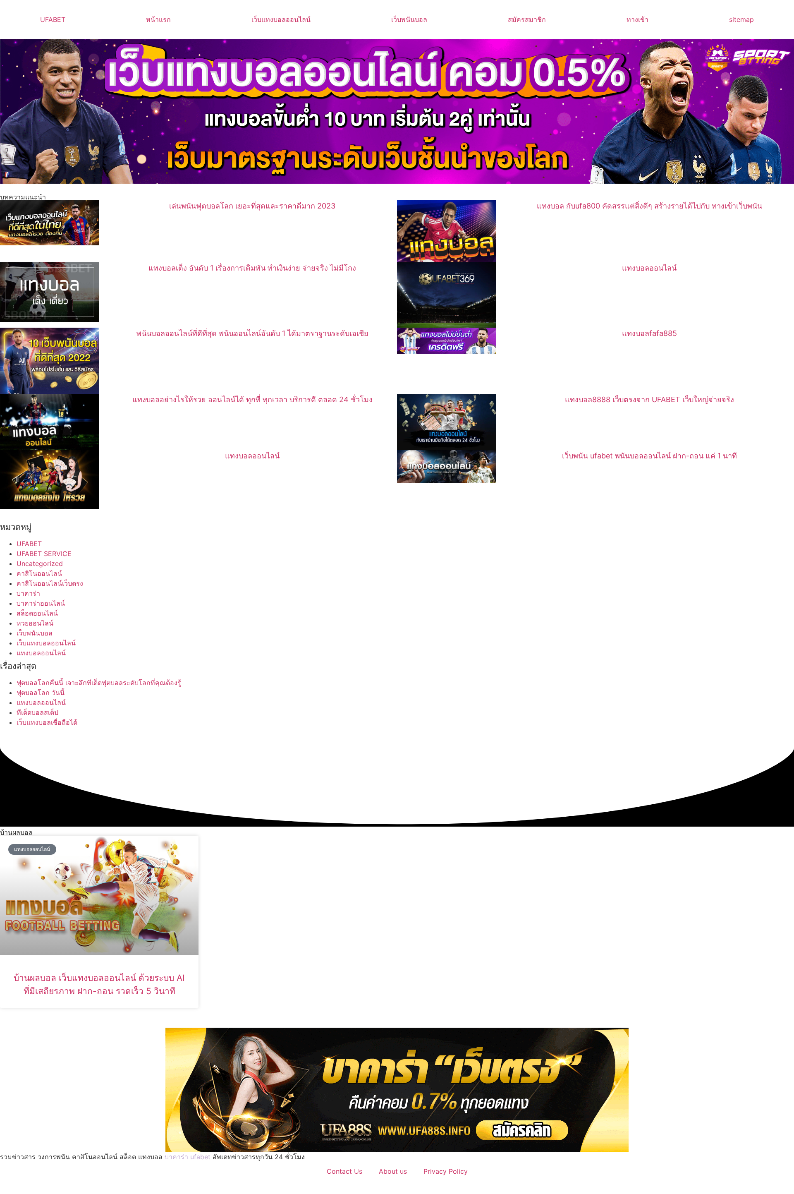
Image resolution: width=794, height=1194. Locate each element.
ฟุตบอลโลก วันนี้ (41, 692)
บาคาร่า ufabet (187, 1157)
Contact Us (344, 1171)
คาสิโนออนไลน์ (39, 573)
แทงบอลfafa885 (649, 333)
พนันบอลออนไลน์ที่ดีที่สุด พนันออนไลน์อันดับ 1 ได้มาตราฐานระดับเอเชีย (252, 333)
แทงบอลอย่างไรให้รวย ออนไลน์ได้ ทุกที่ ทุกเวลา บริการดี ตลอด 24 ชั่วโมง (252, 399)
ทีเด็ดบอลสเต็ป (37, 712)
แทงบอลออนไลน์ (649, 268)
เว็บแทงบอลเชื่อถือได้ (47, 722)
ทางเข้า (637, 19)
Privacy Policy (445, 1171)
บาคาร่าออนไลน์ (41, 603)
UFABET (52, 19)
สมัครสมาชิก (527, 19)
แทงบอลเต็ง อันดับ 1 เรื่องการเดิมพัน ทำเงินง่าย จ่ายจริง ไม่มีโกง (252, 268)
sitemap (741, 19)
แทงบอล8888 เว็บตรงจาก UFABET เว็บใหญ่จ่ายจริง (649, 399)
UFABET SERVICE (44, 553)
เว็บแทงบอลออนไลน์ (281, 19)
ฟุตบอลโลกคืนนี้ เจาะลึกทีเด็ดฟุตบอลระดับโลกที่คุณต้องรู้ (99, 683)
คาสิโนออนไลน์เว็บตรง (50, 583)
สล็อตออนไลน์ (37, 613)
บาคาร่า (28, 593)
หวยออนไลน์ (35, 623)
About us (393, 1171)
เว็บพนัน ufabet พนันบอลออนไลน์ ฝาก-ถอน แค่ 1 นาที (649, 455)
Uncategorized (40, 563)
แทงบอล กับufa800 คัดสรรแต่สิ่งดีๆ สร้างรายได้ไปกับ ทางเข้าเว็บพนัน (649, 205)
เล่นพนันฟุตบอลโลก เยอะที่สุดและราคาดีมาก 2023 (252, 205)
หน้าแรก (158, 19)
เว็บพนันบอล (409, 19)
